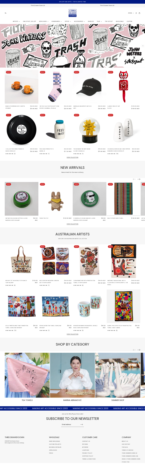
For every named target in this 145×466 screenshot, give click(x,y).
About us (125, 441)
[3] (140, 65)
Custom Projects (55, 444)
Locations (85, 450)
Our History (126, 444)
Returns (85, 444)
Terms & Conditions (89, 459)
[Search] (5, 13)
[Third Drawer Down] (72, 13)
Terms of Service (127, 450)
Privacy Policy (87, 453)
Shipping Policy (87, 456)
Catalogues (53, 450)
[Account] (136, 13)
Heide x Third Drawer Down (131, 459)
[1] (134, 65)
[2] (137, 65)
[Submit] (82, 424)
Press (51, 453)
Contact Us (86, 441)
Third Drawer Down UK (129, 453)
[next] (142, 45)
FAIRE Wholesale (54, 441)
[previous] (2, 45)
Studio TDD (125, 462)
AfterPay (85, 447)
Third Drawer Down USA (130, 456)
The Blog (125, 447)
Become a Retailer (55, 447)
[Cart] (139, 13)
